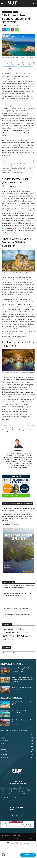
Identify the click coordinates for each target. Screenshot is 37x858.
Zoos (16, 294)
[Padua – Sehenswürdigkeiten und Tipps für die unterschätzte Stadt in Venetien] (5, 680)
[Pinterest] (12, 29)
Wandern (7, 639)
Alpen (5, 630)
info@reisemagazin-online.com (10, 800)
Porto (14, 372)
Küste (18, 633)
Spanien (8, 9)
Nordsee (27, 633)
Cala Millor (18, 96)
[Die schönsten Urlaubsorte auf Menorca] (5, 722)
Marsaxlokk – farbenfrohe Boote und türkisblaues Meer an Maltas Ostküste (10, 430)
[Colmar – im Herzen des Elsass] (5, 689)
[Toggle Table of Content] (31, 161)
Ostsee (7, 636)
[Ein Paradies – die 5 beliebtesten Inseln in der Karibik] (5, 713)
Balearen (14, 9)
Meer (22, 633)
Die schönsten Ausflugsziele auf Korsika (27, 429)
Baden (20, 629)
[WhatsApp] (17, 29)
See (13, 636)
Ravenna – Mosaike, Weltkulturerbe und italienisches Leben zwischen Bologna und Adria (19, 586)
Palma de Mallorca (18, 128)
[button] (3, 854)
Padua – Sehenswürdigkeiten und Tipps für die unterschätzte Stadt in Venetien (17, 594)
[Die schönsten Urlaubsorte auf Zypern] (5, 704)
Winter (14, 639)
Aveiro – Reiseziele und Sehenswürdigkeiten (16, 614)
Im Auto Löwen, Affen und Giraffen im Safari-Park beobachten (18, 169)
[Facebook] (4, 29)
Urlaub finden (28, 855)
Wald (26, 636)
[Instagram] (17, 815)
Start (3, 9)
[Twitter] (8, 29)
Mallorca (15, 12)
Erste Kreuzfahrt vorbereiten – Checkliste (15, 608)
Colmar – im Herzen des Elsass (12, 602)
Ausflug (11, 629)
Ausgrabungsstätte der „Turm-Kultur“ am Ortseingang (17, 165)
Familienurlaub (9, 633)
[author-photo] (18, 448)
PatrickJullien (7, 25)
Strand (20, 636)
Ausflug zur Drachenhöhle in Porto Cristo (17, 172)
